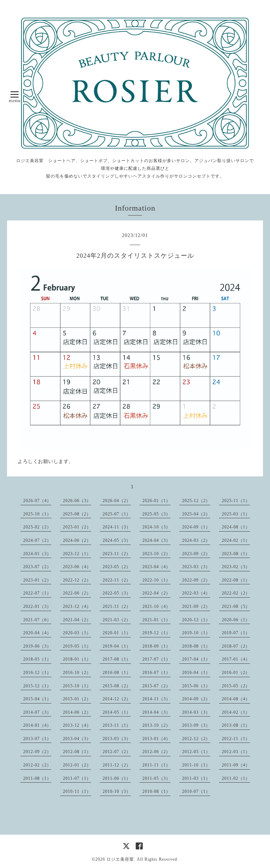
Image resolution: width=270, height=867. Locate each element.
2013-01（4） (156, 738)
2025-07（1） (117, 514)
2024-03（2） (196, 540)
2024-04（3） (156, 540)
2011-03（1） (196, 778)
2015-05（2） (236, 685)
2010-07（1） (196, 791)
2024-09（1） (196, 527)
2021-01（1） (156, 619)
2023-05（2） (117, 566)
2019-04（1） (117, 646)
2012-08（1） (77, 751)
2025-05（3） (156, 514)
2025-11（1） (236, 500)
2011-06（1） (117, 778)
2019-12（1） (156, 632)
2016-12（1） (37, 672)
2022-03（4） (196, 593)
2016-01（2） (236, 672)
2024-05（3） (117, 540)
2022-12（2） (77, 580)
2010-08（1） (156, 791)
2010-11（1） (77, 791)
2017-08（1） (117, 659)
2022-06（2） (77, 593)
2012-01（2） (77, 765)
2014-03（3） (196, 712)
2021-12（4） (77, 606)
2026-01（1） (156, 500)
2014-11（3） (156, 698)
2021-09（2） (196, 606)
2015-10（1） (77, 685)
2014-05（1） (117, 712)
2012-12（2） (196, 738)
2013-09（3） (196, 725)
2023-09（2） (196, 553)
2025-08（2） (77, 514)
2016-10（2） (77, 672)
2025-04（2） (196, 514)
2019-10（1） (196, 632)
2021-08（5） (236, 606)
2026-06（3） (77, 500)
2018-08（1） (196, 646)
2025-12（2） (196, 500)
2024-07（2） (37, 540)
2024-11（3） (117, 527)
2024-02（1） (236, 540)
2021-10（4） (156, 606)
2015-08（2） (117, 685)
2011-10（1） (196, 765)
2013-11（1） (117, 725)
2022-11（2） (117, 580)
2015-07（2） (156, 685)
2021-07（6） (37, 619)
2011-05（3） (156, 778)
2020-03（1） (77, 632)
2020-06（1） (236, 619)
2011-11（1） (156, 765)
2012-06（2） (156, 751)
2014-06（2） (77, 712)
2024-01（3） (37, 553)
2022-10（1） (156, 580)
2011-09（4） (236, 765)
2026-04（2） (117, 500)
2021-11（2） (117, 606)
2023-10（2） (156, 553)
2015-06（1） (196, 685)
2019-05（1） (77, 646)
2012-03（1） (236, 751)
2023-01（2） (37, 580)
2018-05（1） (37, 659)
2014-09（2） (196, 698)
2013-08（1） (236, 725)
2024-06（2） (77, 540)
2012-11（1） (236, 738)
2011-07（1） (77, 778)
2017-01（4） (236, 659)
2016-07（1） (156, 672)
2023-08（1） (236, 553)
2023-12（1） (77, 553)
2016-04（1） (196, 672)
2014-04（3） (156, 712)
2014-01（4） (37, 725)
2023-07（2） (37, 566)
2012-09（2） (37, 751)
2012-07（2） (117, 751)
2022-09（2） (196, 580)
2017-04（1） (196, 659)
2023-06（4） (77, 566)
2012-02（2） (37, 765)
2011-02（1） (236, 778)
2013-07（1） (37, 738)
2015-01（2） (77, 698)
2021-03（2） (117, 619)
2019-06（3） (37, 646)
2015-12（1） (37, 685)
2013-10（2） (156, 725)
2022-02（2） (236, 593)
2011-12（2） (117, 765)
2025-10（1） (37, 514)
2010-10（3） (117, 791)
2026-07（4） (37, 500)
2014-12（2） (117, 698)
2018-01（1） (77, 659)
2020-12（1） (196, 619)
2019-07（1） (236, 632)
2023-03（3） (196, 566)
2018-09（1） (156, 646)
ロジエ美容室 (120, 859)
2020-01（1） (117, 632)
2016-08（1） (117, 672)
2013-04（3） (77, 738)
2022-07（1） (37, 593)
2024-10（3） (156, 527)
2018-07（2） (236, 646)
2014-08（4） (236, 698)
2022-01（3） (37, 606)
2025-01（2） (77, 527)
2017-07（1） (156, 659)
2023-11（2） (117, 553)
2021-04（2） (77, 619)
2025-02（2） (37, 527)
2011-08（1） (37, 778)
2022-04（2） (156, 593)
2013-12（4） (77, 725)
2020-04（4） (37, 632)
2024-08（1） (236, 527)
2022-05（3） (117, 593)
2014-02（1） (236, 712)
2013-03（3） (117, 738)
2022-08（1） (236, 580)
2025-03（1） (236, 514)
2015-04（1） (37, 698)
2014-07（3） (37, 712)
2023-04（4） (156, 566)
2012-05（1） (196, 751)
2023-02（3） (236, 566)
